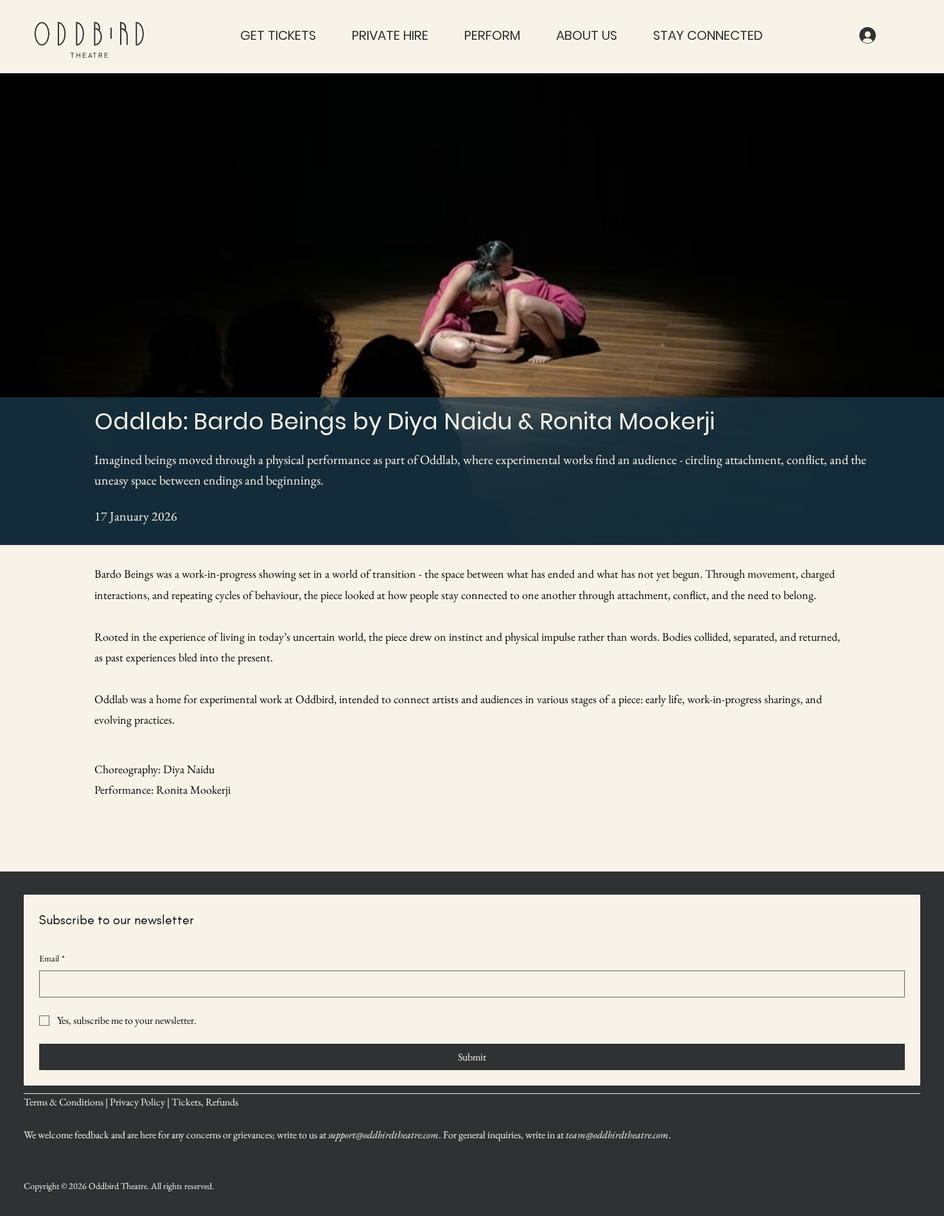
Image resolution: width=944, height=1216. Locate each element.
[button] (278, 35)
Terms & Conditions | (67, 1102)
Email (52, 958)
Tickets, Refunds (204, 1102)
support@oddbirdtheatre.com (383, 1134)
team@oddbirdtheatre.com (617, 1134)
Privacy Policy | (140, 1102)
